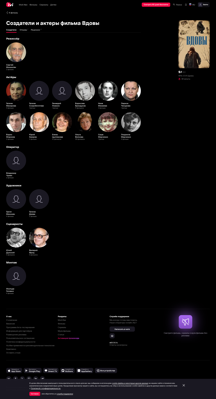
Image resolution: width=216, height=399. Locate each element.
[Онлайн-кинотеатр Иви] (10, 5)
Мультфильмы (64, 331)
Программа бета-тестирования (20, 327)
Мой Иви (62, 320)
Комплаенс (11, 349)
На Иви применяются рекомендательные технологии (30, 345)
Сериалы (62, 327)
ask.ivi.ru (114, 342)
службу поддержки (65, 394)
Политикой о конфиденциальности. (46, 388)
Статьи (61, 334)
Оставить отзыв (13, 353)
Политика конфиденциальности (20, 342)
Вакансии (10, 324)
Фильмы (61, 324)
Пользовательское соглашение (20, 338)
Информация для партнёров (19, 331)
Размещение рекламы (16, 334)
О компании (11, 320)
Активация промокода (68, 338)
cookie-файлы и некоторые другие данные (130, 383)
